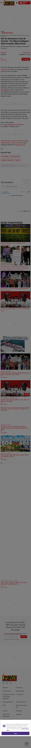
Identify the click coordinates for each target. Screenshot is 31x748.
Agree (15, 733)
